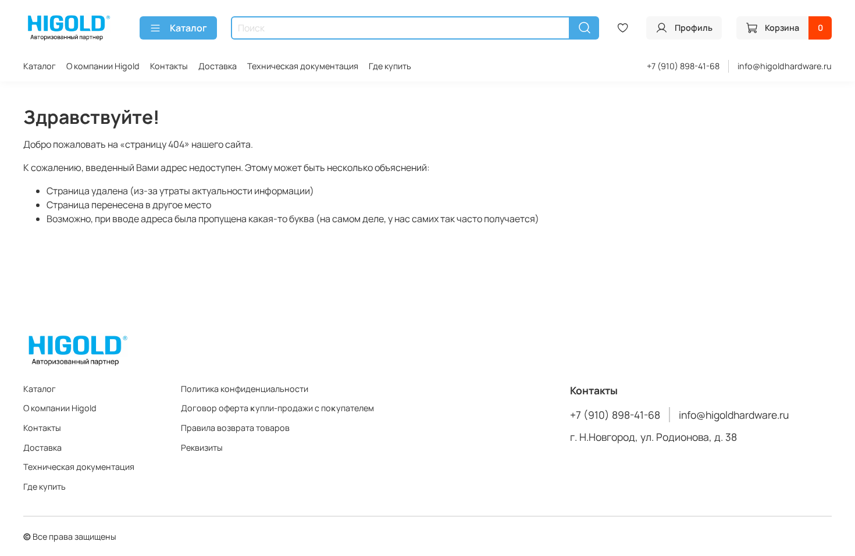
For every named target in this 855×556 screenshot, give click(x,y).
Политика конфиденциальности (244, 388)
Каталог (188, 28)
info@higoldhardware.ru (785, 66)
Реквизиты (202, 447)
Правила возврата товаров (235, 427)
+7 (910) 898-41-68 (683, 66)
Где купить (390, 66)
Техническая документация (302, 66)
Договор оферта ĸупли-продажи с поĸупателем (277, 408)
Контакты (169, 66)
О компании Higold (103, 66)
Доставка (217, 66)
